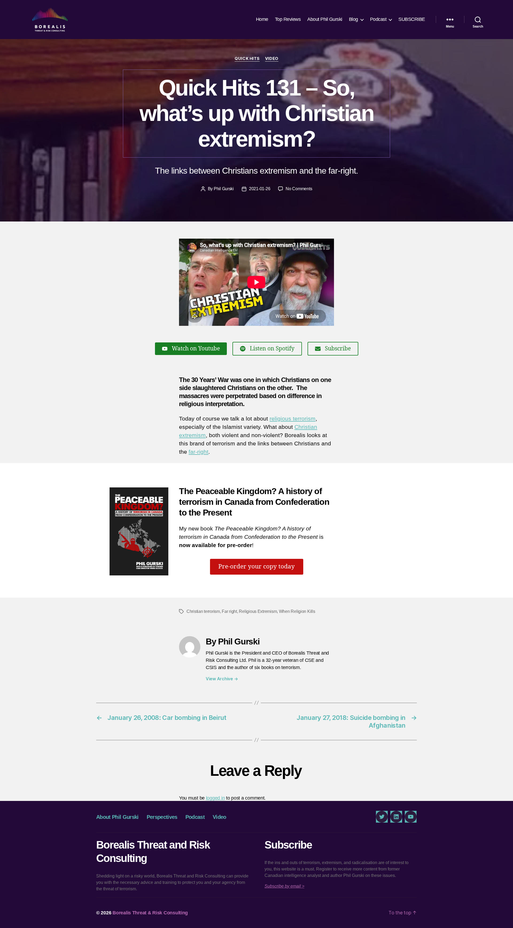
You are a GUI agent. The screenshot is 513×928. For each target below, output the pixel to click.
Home (262, 19)
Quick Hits (247, 58)
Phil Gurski (224, 188)
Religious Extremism (258, 611)
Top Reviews (288, 19)
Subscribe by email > (284, 886)
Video (271, 58)
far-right (198, 452)
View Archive (222, 678)
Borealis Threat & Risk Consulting (150, 912)
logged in (215, 798)
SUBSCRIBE (411, 19)
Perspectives (162, 817)
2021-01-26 (259, 188)
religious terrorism (293, 418)
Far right (229, 611)
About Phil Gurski (324, 19)
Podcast (378, 19)
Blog (353, 19)
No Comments (299, 188)
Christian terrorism (203, 611)
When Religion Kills (297, 611)
